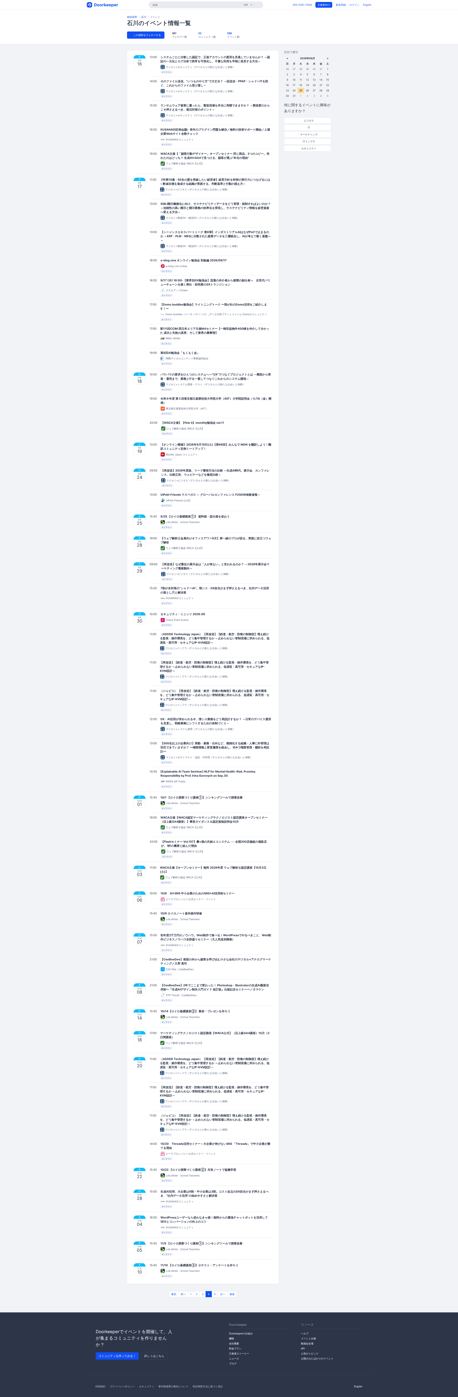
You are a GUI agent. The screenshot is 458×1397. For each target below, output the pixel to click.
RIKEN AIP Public (176, 781)
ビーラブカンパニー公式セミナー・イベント (191, 899)
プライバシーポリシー (122, 1386)
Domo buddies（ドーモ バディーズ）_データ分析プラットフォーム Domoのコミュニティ (216, 314)
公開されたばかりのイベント (317, 1358)
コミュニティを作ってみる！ (117, 1356)
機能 (231, 1338)
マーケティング (308, 134)
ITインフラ (308, 141)
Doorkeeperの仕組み (241, 1333)
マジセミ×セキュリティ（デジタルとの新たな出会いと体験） (200, 67)
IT (308, 127)
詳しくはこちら (154, 1356)
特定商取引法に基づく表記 (208, 1386)
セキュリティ (308, 148)
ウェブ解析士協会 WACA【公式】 (185, 163)
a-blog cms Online (176, 266)
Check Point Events (177, 619)
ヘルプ (304, 1333)
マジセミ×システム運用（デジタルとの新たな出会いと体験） (200, 729)
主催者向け (324, 4)
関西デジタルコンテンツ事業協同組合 (187, 358)
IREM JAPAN (172, 338)
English (367, 4)
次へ (222, 1294)
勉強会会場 (307, 1343)
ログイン (354, 4)
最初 (173, 1294)
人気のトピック (309, 1353)
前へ (183, 1294)
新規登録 (341, 4)
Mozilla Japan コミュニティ (182, 454)
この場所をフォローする (147, 34)
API (303, 1348)
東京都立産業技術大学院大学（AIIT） (187, 408)
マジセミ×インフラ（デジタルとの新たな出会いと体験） (197, 648)
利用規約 (100, 1386)
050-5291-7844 (302, 4)
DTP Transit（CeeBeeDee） (182, 995)
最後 (232, 1294)
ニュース (234, 1358)
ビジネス (308, 120)
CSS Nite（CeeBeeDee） (180, 969)
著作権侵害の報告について (173, 1386)
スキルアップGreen (177, 290)
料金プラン (235, 1348)
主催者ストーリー (239, 1353)
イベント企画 (308, 1338)
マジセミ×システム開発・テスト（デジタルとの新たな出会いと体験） (205, 384)
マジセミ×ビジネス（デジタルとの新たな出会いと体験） (197, 189)
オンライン (167, 72)
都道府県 (132, 16)
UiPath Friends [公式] (178, 500)
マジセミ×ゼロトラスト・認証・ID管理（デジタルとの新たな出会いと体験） (209, 757)
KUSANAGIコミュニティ (180, 139)
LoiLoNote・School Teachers (183, 522)
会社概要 (234, 1343)
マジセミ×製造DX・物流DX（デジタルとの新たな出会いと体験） (202, 217)
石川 (143, 16)
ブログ (233, 1363)
